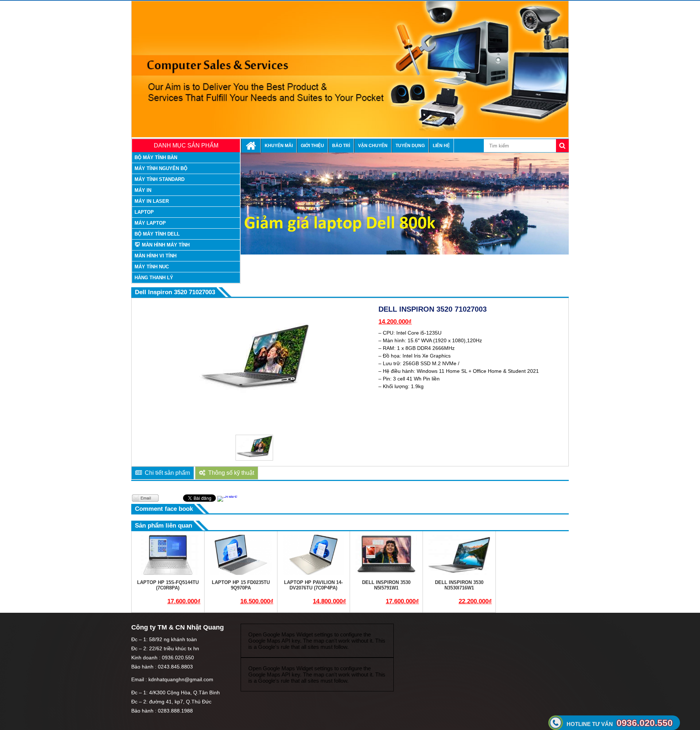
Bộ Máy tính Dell (157, 234)
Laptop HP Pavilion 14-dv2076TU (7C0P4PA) (313, 585)
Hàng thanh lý (154, 277)
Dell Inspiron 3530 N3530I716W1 (459, 585)
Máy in (143, 190)
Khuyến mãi (279, 145)
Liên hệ (441, 145)
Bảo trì (341, 145)
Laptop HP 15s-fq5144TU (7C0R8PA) (168, 585)
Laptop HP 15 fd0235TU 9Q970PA (241, 585)
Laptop (144, 212)
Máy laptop (150, 223)
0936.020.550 (620, 723)
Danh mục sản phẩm (186, 145)
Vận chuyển (373, 145)
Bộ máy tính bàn (156, 157)
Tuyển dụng (410, 145)
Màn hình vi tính (155, 256)
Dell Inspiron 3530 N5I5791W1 (386, 585)
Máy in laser (152, 201)
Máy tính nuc (152, 266)
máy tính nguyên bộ (161, 168)
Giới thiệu (312, 145)
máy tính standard (159, 179)
